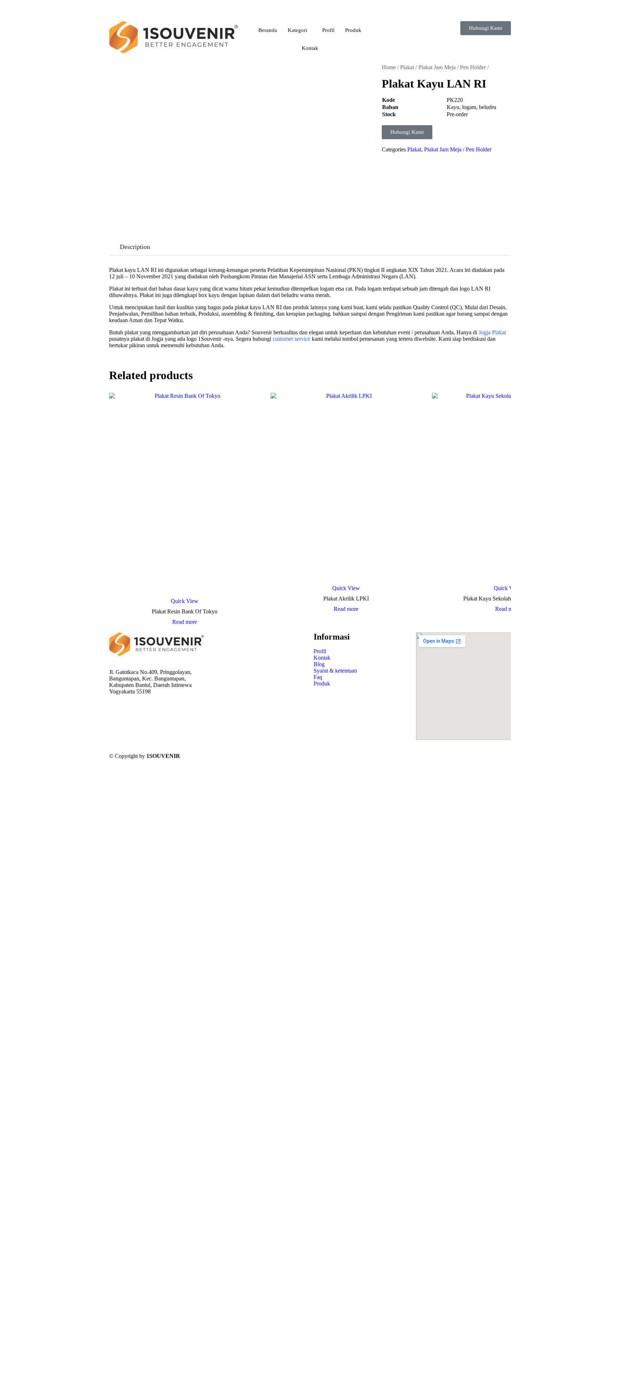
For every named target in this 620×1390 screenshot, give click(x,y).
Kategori (297, 30)
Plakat (407, 67)
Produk (353, 30)
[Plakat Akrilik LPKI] (346, 487)
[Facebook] (156, 711)
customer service (291, 339)
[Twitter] (156, 717)
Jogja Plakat (492, 332)
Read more (184, 622)
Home (389, 67)
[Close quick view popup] (3, 14)
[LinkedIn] (156, 724)
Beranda (267, 30)
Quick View (184, 601)
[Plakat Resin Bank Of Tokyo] (184, 494)
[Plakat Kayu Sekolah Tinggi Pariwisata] (507, 487)
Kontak (310, 48)
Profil (328, 30)
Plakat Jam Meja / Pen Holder (452, 67)
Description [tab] (135, 246)
